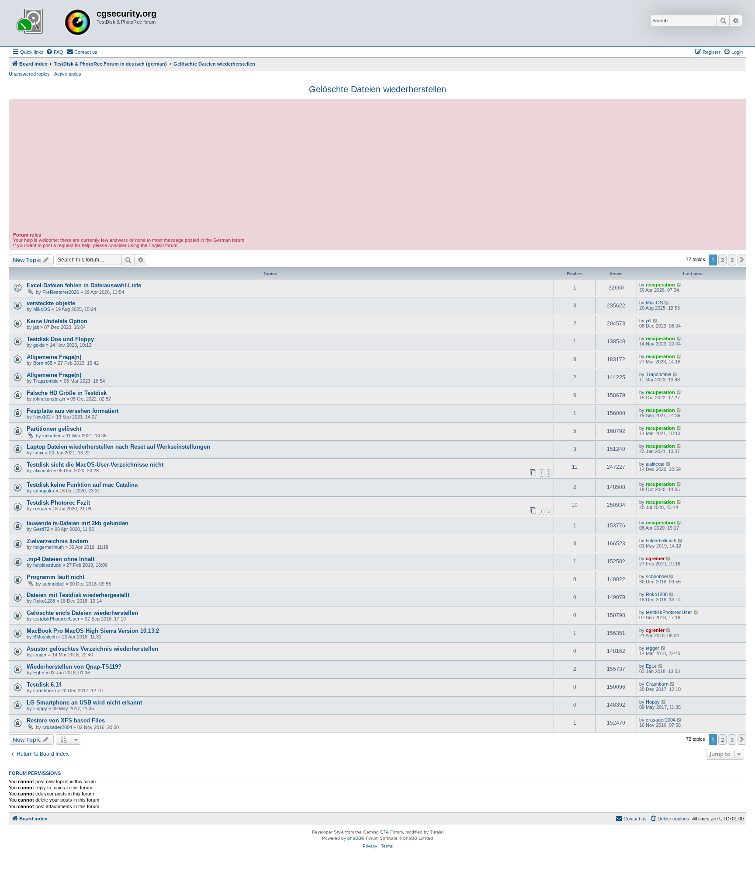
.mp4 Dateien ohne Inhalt (60, 559)
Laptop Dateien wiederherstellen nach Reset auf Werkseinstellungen (118, 446)
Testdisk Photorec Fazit (58, 502)
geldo (39, 345)
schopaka (43, 490)
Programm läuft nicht (55, 577)
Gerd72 (41, 529)
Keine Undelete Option (57, 321)
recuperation (660, 284)
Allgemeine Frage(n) (54, 357)
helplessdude (47, 565)
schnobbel (53, 583)
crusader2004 (57, 727)
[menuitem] (54, 52)
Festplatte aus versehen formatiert (72, 411)
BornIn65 (42, 363)
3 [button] (732, 260)
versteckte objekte (51, 303)
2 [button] (722, 260)
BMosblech (45, 636)
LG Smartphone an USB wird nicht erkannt (84, 702)
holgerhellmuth (48, 547)
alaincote (42, 470)
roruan (40, 508)
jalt (36, 327)
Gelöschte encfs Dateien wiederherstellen (82, 613)
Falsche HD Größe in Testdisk (67, 393)
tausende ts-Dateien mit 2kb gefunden (77, 523)
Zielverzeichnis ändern (57, 541)
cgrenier (655, 558)
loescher (51, 435)
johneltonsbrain (49, 398)
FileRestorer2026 (60, 292)
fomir (38, 452)
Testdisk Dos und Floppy (60, 339)
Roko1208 (44, 600)
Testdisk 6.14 (44, 684)
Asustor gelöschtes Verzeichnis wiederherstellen (92, 648)
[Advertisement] (377, 166)
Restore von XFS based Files (66, 720)
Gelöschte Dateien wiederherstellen (377, 89)
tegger (40, 654)
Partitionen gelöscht (54, 429)
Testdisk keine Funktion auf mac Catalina (82, 484)
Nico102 (42, 416)
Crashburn (44, 690)
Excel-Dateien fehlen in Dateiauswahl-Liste (84, 285)
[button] (742, 260)
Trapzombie (46, 381)
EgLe (38, 672)
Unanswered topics (29, 74)
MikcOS (41, 309)
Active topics (67, 74)
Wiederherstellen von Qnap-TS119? (74, 666)
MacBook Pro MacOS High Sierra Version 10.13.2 (93, 631)
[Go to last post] (679, 284)
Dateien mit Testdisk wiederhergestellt (78, 595)
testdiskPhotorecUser (56, 618)
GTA (384, 832)
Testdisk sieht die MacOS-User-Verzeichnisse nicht (95, 464)
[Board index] (54, 23)
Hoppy (40, 708)
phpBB (354, 838)
